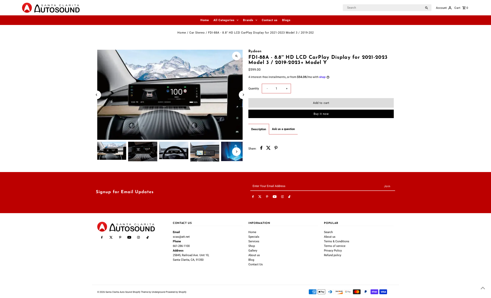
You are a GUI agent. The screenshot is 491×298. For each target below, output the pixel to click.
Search (328, 232)
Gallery (252, 250)
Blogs (286, 20)
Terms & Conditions (336, 241)
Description (258, 129)
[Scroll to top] (483, 288)
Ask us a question (283, 129)
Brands (248, 20)
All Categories (224, 20)
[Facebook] (253, 197)
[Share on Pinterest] (276, 148)
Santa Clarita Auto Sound (119, 292)
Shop (251, 246)
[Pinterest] (267, 197)
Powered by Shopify (176, 292)
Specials (253, 236)
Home (204, 20)
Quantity (253, 88)
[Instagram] (282, 197)
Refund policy (332, 255)
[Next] (243, 94)
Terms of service (334, 246)
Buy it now (321, 114)
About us (254, 255)
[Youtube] (275, 197)
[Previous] (96, 94)
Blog (251, 260)
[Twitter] (259, 197)
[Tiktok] (289, 197)
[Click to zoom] (236, 56)
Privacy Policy (333, 250)
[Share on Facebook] (261, 148)
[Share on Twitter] (268, 148)
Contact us (270, 20)
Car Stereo (197, 32)
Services (253, 241)
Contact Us (255, 264)
